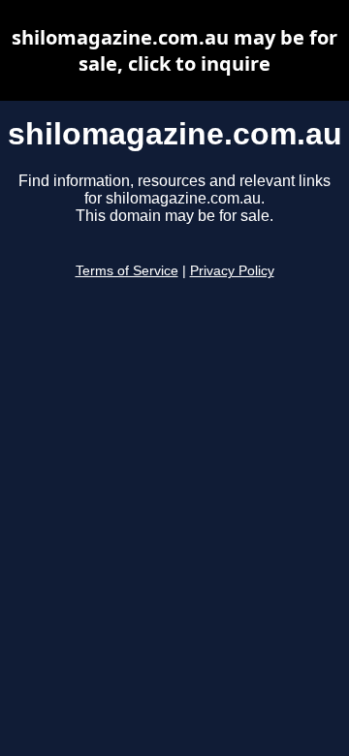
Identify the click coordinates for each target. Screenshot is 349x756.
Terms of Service (127, 271)
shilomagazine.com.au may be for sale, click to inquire (174, 50)
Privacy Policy (232, 271)
